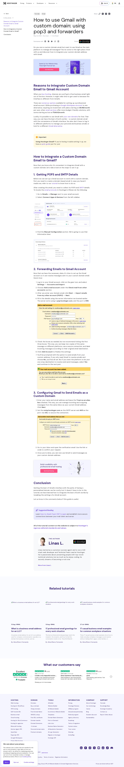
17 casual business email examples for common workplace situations (95, 629)
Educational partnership (75, 712)
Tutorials (37, 14)
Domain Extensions (36, 723)
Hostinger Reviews (73, 706)
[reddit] (103, 747)
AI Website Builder (53, 709)
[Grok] (55, 41)
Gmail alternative (55, 126)
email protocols (50, 190)
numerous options (49, 103)
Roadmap (71, 720)
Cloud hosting (15, 717)
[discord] (111, 747)
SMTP (81, 188)
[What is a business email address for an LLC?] (27, 610)
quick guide (45, 144)
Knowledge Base (105, 706)
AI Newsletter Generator (55, 729)
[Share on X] (103, 14)
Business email (15, 714)
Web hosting (14, 703)
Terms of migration (74, 723)
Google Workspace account (71, 105)
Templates (51, 714)
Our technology (91, 706)
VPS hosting (14, 709)
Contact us (103, 712)
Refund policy (38, 757)
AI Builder (50, 703)
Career (88, 709)
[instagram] (90, 747)
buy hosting (46, 94)
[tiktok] (107, 747)
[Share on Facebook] (106, 14)
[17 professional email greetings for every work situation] (62, 610)
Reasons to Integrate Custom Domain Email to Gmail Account (13, 23)
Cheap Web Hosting (17, 741)
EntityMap (71, 735)
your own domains (71, 117)
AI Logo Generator (53, 732)
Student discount (91, 714)
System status (72, 726)
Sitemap (70, 732)
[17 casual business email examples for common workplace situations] (96, 610)
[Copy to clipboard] (99, 14)
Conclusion (7, 34)
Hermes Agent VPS (16, 729)
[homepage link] (10, 3)
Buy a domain (35, 706)
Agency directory (73, 717)
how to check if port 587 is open (53, 514)
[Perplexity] (58, 41)
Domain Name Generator (55, 717)
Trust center (72, 729)
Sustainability (90, 717)
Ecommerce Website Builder (56, 712)
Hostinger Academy (106, 709)
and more (45, 752)
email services (51, 110)
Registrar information (61, 757)
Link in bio (51, 723)
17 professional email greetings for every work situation (61, 629)
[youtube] (98, 747)
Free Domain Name (36, 712)
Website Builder (52, 706)
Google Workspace (16, 738)
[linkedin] (81, 747)
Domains (33, 703)
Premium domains (36, 732)
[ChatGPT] (45, 41)
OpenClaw (14, 732)
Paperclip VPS (15, 735)
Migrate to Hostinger (54, 735)
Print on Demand (53, 720)
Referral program (73, 714)
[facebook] (85, 747)
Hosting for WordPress (17, 706)
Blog (87, 712)
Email (43, 14)
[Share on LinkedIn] (109, 14)
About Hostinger (91, 703)
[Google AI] (52, 41)
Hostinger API (52, 738)
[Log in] (119, 3)
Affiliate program (73, 709)
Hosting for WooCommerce (19, 720)
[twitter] (94, 747)
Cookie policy (26, 756)
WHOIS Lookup (35, 714)
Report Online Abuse (106, 714)
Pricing (22, 3)
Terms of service (49, 757)
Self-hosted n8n (16, 712)
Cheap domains (35, 709)
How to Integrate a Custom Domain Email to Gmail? (13, 30)
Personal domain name (37, 729)
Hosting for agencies (17, 723)
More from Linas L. (44, 565)
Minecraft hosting (16, 726)
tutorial (55, 183)
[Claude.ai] (48, 41)
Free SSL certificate (36, 717)
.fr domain (34, 726)
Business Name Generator (55, 726)
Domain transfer (35, 720)
